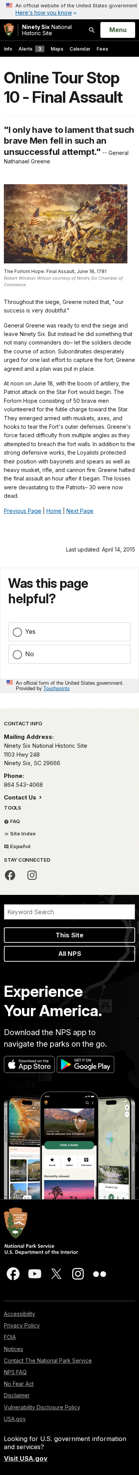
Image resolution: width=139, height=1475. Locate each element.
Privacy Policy (22, 1325)
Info (8, 49)
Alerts (30, 49)
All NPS (69, 953)
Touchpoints (56, 688)
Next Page (79, 511)
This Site (69, 935)
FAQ (14, 821)
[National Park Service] (9, 30)
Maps (57, 49)
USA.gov (15, 1419)
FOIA (10, 1337)
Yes (30, 631)
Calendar (80, 49)
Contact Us (21, 797)
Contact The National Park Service (48, 1360)
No (29, 654)
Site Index (22, 833)
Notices (13, 1349)
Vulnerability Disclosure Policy (42, 1407)
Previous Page (22, 511)
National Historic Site (47, 30)
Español (20, 846)
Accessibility (19, 1313)
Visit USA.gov (25, 1458)
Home (53, 511)
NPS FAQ (15, 1372)
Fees (102, 49)
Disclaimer (17, 1395)
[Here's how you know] (69, 9)
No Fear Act (19, 1383)
